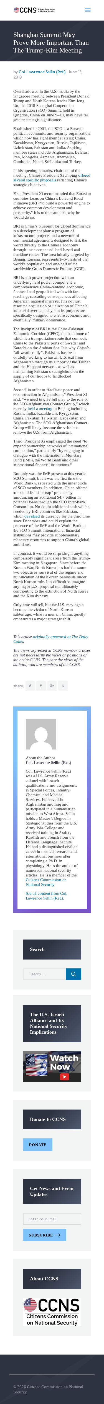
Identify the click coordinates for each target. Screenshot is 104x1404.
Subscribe (41, 1235)
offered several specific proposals (51, 177)
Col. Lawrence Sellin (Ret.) (40, 72)
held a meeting (40, 408)
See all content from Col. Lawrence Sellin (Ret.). (46, 895)
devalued (32, 516)
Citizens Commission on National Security (46, 882)
